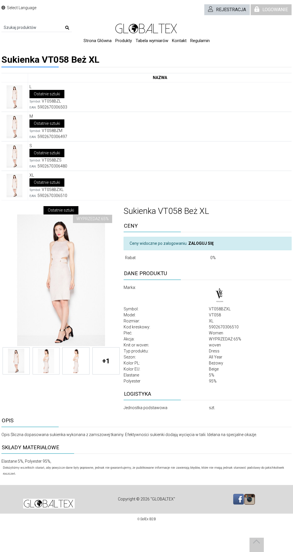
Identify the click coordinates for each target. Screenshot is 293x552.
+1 (106, 361)
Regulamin (200, 40)
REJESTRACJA (231, 9)
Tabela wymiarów (152, 40)
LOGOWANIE (275, 9)
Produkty (123, 40)
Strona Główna (98, 40)
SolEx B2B (148, 519)
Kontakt (179, 40)
